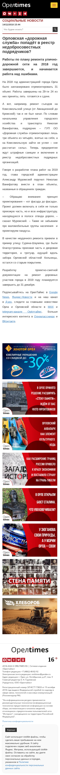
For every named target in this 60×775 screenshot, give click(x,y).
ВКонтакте (8, 321)
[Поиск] (55, 29)
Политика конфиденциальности (17, 721)
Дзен (8, 301)
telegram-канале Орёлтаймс (22, 311)
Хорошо (11, 730)
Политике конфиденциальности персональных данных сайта (24, 765)
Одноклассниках (44, 316)
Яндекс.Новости (22, 297)
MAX (51, 306)
